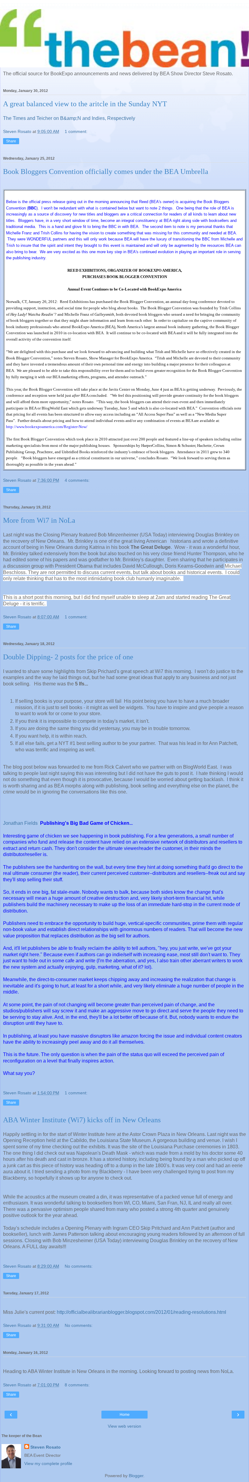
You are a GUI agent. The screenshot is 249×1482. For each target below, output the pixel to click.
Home (125, 1414)
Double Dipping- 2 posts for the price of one (68, 657)
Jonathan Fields (20, 823)
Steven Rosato (45, 1447)
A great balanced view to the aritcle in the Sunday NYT (85, 104)
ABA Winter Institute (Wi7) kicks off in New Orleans (82, 1120)
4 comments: (77, 480)
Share (11, 141)
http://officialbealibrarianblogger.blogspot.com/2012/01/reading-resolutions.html (141, 1312)
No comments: (79, 1266)
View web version (124, 1426)
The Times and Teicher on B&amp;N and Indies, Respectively (69, 118)
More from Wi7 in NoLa (39, 520)
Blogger (136, 1475)
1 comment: (76, 131)
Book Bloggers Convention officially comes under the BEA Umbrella (105, 171)
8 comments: (77, 1384)
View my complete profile (48, 1463)
